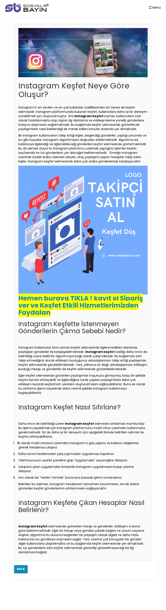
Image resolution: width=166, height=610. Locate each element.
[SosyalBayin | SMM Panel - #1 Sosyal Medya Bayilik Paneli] (27, 7)
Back (21, 569)
